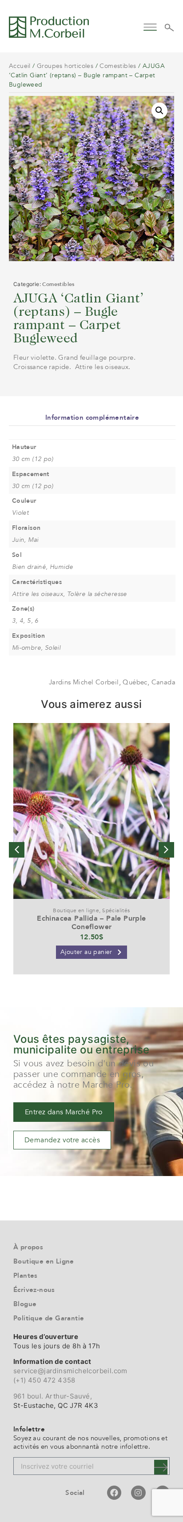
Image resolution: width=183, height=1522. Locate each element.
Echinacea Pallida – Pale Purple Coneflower (91, 923)
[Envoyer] (160, 1467)
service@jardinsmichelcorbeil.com (70, 1371)
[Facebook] (114, 1493)
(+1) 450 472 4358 (44, 1380)
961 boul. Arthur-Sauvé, (52, 1396)
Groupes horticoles (65, 66)
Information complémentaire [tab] (92, 417)
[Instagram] (138, 1493)
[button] (150, 26)
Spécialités (116, 910)
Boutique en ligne (76, 910)
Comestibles (117, 66)
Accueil (20, 66)
